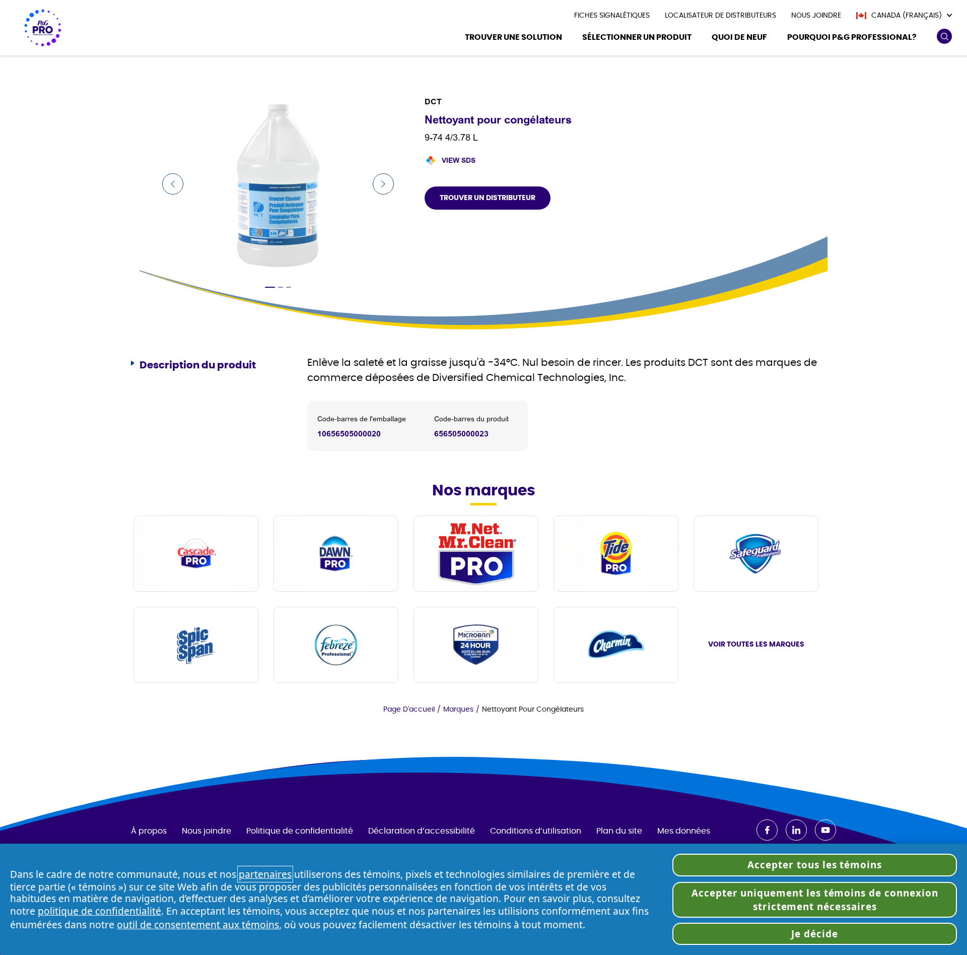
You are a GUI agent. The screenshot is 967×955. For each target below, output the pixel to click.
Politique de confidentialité (299, 831)
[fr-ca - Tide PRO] (616, 554)
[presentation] (612, 15)
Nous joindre (206, 831)
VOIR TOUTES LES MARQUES (756, 644)
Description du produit (198, 365)
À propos (149, 831)
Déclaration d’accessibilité (421, 831)
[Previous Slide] (172, 184)
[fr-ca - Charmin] (616, 645)
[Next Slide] (383, 184)
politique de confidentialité (99, 911)
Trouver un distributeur (487, 198)
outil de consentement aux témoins (198, 924)
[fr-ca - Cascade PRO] (195, 554)
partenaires (265, 874)
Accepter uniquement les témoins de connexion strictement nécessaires (815, 899)
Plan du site (619, 831)
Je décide (814, 933)
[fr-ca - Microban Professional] (475, 645)
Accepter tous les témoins (814, 864)
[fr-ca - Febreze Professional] (335, 645)
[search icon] (944, 36)
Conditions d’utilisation (535, 831)
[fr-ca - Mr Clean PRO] (475, 554)
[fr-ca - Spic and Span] (195, 645)
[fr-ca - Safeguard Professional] (756, 554)
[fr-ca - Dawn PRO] (335, 554)
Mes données (683, 831)
